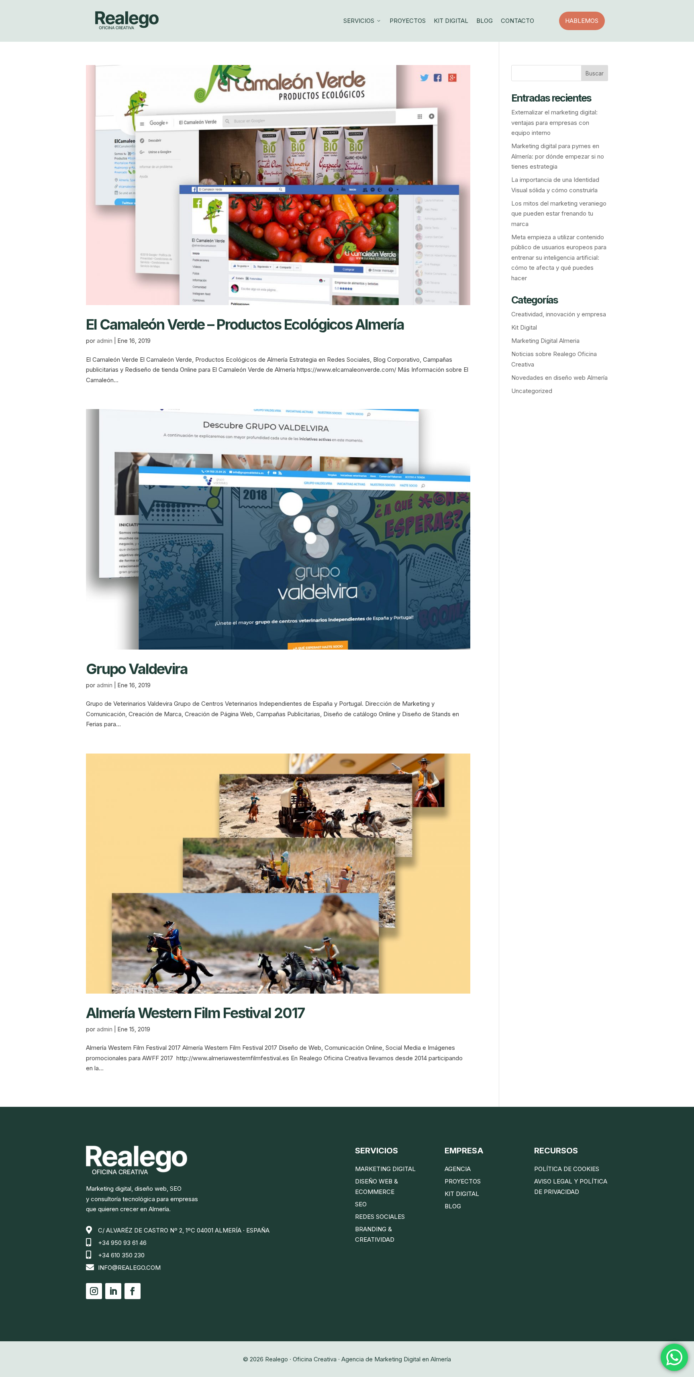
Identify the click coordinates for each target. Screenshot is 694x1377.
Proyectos (408, 20)
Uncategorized (531, 391)
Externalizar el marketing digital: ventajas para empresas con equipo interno (554, 122)
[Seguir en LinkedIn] (113, 1291)
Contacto (517, 20)
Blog (484, 20)
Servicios (362, 20)
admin (104, 340)
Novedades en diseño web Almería (559, 377)
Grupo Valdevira (137, 669)
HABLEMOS (584, 20)
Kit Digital (451, 20)
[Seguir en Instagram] (94, 1291)
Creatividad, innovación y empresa (558, 314)
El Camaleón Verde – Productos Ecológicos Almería (245, 324)
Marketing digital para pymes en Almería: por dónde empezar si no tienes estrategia (557, 156)
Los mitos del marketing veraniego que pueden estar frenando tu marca (558, 214)
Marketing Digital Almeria (545, 340)
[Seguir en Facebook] (133, 1291)
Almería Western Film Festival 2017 (195, 1013)
